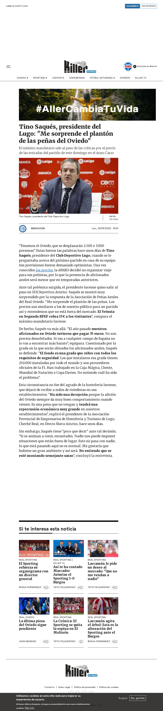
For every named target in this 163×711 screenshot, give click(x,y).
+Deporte (58, 78)
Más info (29, 707)
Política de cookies (109, 687)
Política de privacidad (84, 687)
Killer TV (140, 78)
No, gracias (138, 698)
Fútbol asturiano (101, 78)
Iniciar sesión (149, 6)
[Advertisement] (81, 33)
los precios (44, 270)
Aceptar (123, 698)
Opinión (125, 78)
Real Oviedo (26, 617)
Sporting (39, 78)
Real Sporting (28, 560)
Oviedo (21, 78)
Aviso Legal (64, 687)
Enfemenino (77, 78)
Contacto (49, 687)
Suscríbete (132, 6)
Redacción (38, 228)
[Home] (80, 66)
